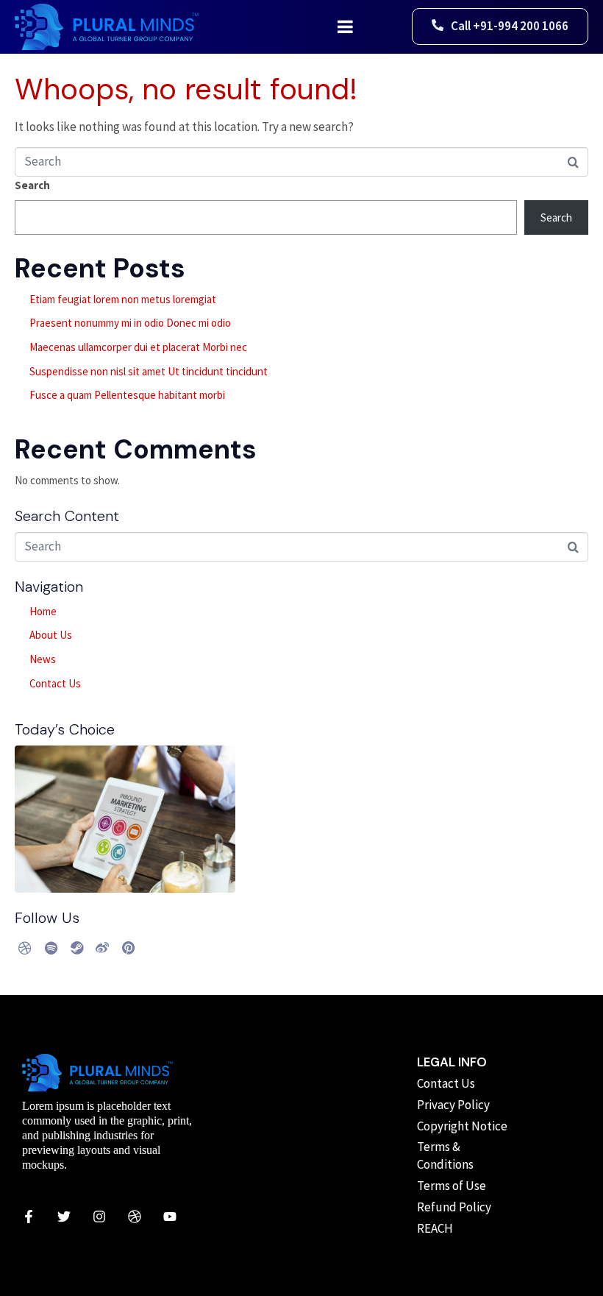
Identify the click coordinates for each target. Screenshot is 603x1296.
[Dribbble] (25, 948)
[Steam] (76, 948)
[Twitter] (64, 1216)
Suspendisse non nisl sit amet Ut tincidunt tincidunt (148, 371)
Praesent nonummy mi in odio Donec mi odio (130, 323)
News (42, 659)
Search (32, 185)
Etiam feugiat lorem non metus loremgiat (122, 299)
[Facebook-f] (28, 1216)
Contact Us (55, 683)
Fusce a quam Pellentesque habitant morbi (127, 395)
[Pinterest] (128, 948)
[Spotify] (51, 948)
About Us (50, 635)
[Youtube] (169, 1216)
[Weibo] (102, 948)
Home (43, 611)
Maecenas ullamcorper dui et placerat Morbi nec (138, 347)
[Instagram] (99, 1216)
